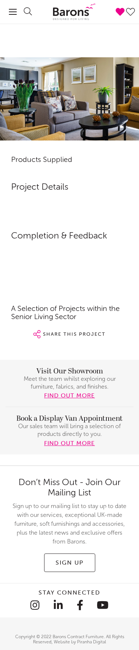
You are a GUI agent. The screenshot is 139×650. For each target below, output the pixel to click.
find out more (69, 395)
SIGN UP (70, 562)
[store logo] (69, 12)
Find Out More (69, 443)
